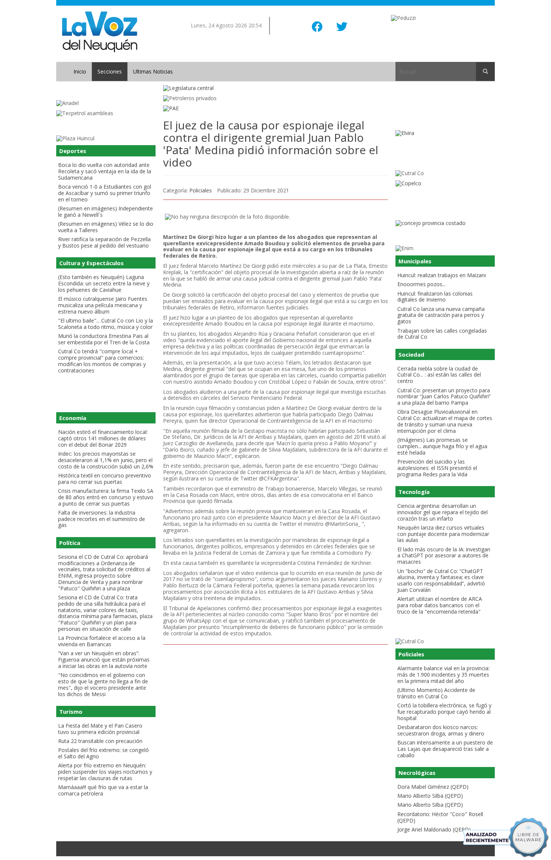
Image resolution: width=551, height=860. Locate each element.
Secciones (109, 71)
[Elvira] (445, 133)
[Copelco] (445, 183)
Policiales (200, 190)
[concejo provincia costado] (445, 223)
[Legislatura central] (275, 88)
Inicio (79, 71)
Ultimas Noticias (153, 71)
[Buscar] (485, 71)
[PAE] (275, 108)
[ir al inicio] (99, 31)
